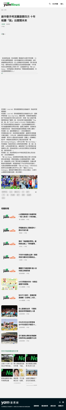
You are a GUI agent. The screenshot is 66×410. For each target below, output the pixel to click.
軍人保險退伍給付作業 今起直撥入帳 (19, 365)
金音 (3, 198)
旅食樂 (3, 24)
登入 (62, 4)
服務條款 (36, 406)
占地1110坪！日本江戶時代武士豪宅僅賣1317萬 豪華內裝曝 (7, 365)
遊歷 (23, 195)
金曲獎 (29, 195)
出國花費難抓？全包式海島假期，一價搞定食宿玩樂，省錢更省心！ (31, 379)
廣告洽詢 (53, 406)
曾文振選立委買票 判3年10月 (31, 365)
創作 (27, 192)
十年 (3, 195)
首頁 (2, 10)
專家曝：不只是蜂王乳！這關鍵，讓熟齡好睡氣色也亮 (19, 379)
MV (23, 192)
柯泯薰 (13, 195)
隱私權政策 (45, 406)
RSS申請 (55, 4)
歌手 (18, 195)
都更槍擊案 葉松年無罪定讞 (6, 379)
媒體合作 (60, 406)
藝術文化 (17, 192)
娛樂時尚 (4, 192)
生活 (11, 192)
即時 (5, 10)
